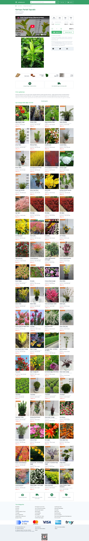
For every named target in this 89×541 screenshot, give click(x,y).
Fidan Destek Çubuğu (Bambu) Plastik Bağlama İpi (62, 516)
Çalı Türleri (20, 5)
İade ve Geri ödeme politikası (40, 528)
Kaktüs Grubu (56, 511)
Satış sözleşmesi (38, 527)
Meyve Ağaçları (37, 511)
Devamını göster (44, 101)
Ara (57, 2)
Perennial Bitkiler (38, 513)
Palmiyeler (17, 509)
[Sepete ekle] (61, 29)
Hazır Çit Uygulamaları (19, 514)
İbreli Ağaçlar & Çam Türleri (39, 506)
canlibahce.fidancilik (20, 528)
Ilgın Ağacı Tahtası (18, 517)
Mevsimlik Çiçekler (57, 513)
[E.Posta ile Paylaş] (69, 48)
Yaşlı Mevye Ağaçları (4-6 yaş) (20, 511)
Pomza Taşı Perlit (57, 517)
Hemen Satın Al (68, 32)
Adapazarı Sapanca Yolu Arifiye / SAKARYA (24, 530)
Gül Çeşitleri (56, 509)
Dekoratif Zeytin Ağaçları (39, 509)
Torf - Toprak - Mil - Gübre (39, 516)
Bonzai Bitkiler (37, 514)
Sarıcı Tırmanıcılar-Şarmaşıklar (40, 508)
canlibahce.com (21, 2)
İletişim (36, 530)
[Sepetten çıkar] (52, 29)
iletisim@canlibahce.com (59, 42)
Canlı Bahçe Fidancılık (23, 531)
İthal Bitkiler (17, 506)
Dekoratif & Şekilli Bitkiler (58, 508)
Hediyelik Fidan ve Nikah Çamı (20, 516)
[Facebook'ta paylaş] (55, 48)
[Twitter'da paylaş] (62, 48)
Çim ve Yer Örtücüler (58, 514)
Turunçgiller (17, 513)
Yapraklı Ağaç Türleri (58, 506)
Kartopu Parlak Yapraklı (27, 5)
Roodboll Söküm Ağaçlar (39, 517)
